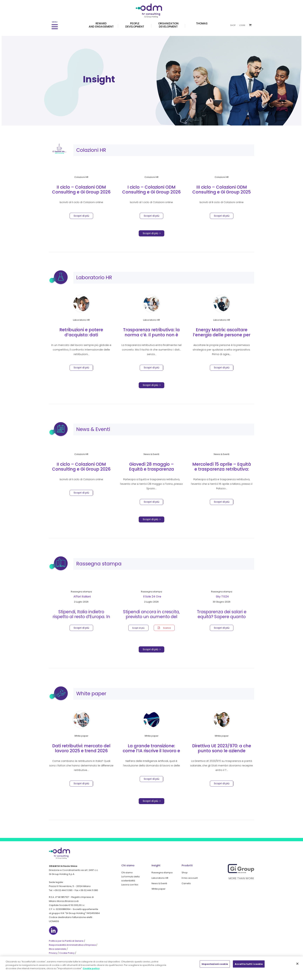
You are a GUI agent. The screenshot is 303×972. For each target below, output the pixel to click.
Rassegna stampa (99, 564)
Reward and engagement (101, 25)
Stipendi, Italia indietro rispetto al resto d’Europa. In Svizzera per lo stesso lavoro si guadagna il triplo (81, 619)
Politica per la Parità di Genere (66, 940)
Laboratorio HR (94, 278)
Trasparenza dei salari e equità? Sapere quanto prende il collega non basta (221, 617)
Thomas (202, 23)
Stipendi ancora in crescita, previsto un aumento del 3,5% (151, 617)
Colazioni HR (91, 150)
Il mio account (190, 877)
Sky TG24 (222, 596)
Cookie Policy (67, 952)
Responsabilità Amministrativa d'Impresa (72, 944)
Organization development (168, 25)
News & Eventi (93, 429)
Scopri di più (151, 233)
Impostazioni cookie (215, 964)
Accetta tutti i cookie (249, 964)
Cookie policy (91, 968)
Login (242, 25)
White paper (91, 694)
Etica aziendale (57, 948)
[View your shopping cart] (250, 25)
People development (134, 25)
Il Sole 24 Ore (152, 596)
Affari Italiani (82, 596)
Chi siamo (127, 872)
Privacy (53, 952)
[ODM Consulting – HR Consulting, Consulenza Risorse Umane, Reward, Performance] (151, 9)
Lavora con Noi (129, 884)
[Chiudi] (297, 963)
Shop (232, 25)
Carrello (186, 883)
